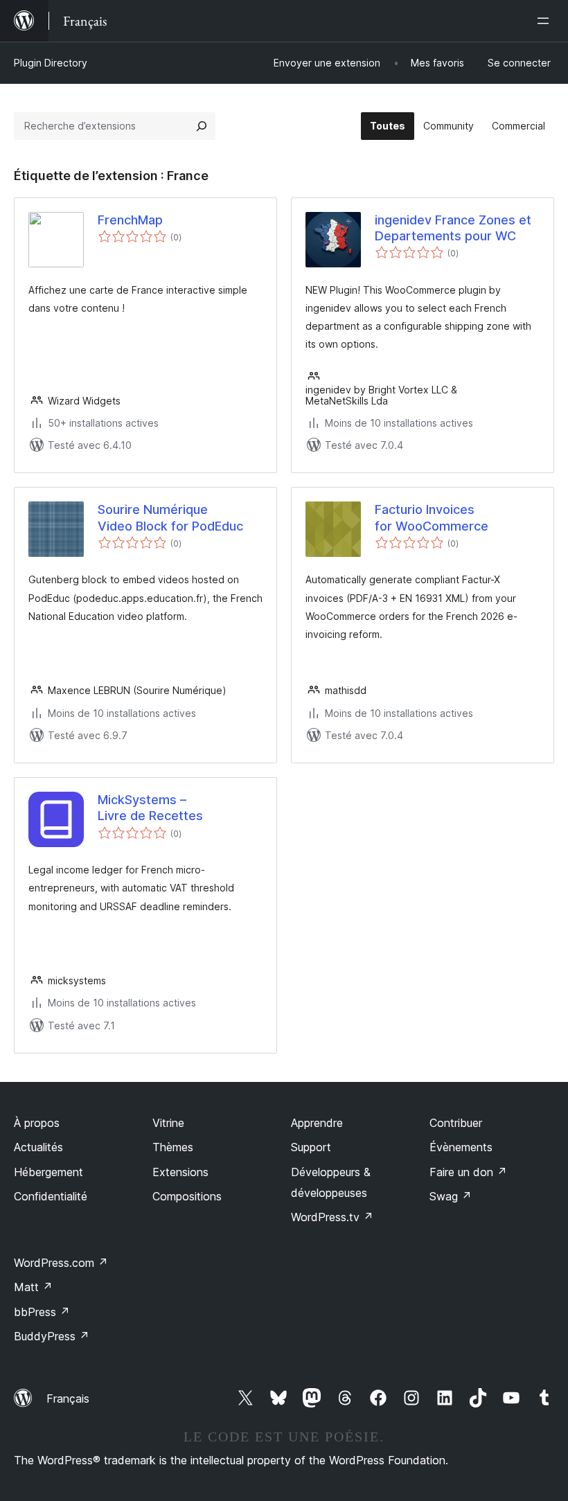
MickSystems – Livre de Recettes (150, 807)
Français (67, 1398)
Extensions (180, 1172)
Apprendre (317, 1123)
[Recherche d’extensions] (201, 126)
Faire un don (468, 1172)
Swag (450, 1196)
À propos (37, 1123)
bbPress (42, 1312)
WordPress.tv (332, 1217)
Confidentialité (50, 1196)
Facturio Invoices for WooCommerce (431, 517)
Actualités (38, 1147)
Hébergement (48, 1172)
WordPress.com (61, 1263)
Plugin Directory (50, 63)
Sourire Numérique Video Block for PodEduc (170, 517)
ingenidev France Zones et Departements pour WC (453, 228)
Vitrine (168, 1123)
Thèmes (172, 1147)
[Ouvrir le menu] (546, 21)
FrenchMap (130, 220)
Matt (33, 1287)
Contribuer (455, 1123)
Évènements (460, 1147)
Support (311, 1147)
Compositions (187, 1196)
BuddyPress (51, 1336)
